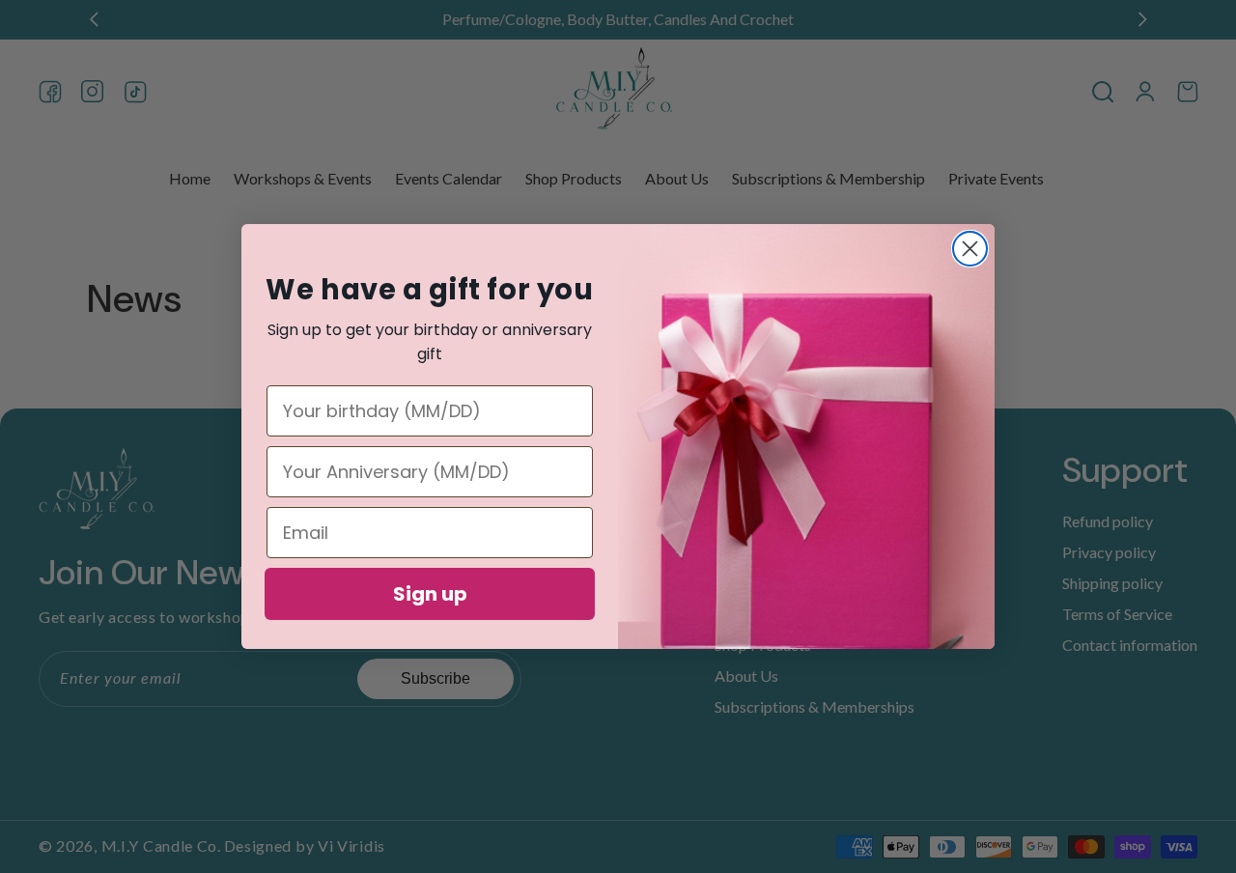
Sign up (430, 593)
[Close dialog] (970, 249)
